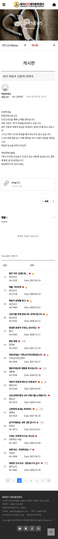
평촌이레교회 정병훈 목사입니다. (24, 368)
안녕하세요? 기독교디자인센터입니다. (26, 354)
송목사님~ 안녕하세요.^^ (20, 449)
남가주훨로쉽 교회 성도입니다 (22, 422)
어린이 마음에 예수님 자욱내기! (23, 381)
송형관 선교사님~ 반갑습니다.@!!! (25, 463)
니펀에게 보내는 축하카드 (20, 408)
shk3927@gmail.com (19, 511)
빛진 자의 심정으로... (19, 273)
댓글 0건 (5, 96)
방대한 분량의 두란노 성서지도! (23, 327)
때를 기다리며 (15, 287)
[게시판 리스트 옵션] (53, 201)
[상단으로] (51, 532)
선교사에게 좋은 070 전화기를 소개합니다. (28, 395)
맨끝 (48, 480)
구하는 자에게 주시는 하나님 (22, 436)
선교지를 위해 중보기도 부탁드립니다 (26, 314)
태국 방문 (13, 341)
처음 (7, 480)
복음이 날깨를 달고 (17, 300)
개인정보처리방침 (34, 514)
